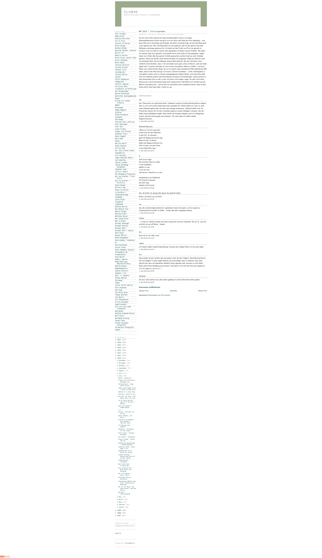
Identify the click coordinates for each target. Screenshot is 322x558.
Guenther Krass (121, 134)
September (123, 368)
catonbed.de (120, 72)
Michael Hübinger (122, 223)
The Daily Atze (121, 292)
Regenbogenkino (121, 268)
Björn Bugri (120, 62)
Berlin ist (119, 53)
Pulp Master (120, 257)
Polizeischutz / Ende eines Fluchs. (125, 384)
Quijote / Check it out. (127, 394)
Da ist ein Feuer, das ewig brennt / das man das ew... (127, 488)
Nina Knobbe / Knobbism (124, 240)
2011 (119, 355)
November (123, 363)
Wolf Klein (119, 316)
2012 (119, 353)
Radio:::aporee (121, 259)
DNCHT (117, 105)
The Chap (118, 290)
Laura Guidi (120, 199)
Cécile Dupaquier (122, 79)
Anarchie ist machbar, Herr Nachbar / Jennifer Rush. (126, 421)
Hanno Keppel (120, 136)
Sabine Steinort (121, 271)
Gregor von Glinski (123, 131)
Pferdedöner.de (121, 252)
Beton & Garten (121, 55)
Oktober (122, 366)
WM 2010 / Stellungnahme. (152, 31)
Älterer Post (202, 291)
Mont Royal (119, 233)
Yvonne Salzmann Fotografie (121, 324)
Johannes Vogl (121, 169)
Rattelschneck (121, 266)
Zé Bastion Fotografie (124, 327)
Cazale (117, 77)
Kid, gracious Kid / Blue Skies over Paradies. (125, 469)
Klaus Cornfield (121, 190)
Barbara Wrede (121, 48)
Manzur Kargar (121, 211)
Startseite (173, 291)
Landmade (118, 197)
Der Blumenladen (121, 91)
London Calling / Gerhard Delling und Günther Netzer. (126, 456)
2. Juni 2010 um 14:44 (146, 249)
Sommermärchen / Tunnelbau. (124, 460)
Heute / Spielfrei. (125, 378)
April (121, 499)
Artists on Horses (122, 43)
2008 (119, 513)
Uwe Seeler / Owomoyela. (127, 437)
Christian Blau (121, 86)
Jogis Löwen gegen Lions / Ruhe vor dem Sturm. (127, 388)
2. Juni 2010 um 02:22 (146, 199)
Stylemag (118, 280)
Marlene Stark (121, 214)
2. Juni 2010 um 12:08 (146, 213)
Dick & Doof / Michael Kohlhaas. (126, 433)
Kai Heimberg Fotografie (125, 174)
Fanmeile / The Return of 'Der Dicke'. (126, 429)
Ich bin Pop (120, 148)
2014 (119, 348)
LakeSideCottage (121, 195)
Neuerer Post (144, 291)
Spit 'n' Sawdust (122, 275)
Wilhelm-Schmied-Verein (124, 313)
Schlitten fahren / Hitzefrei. (125, 478)
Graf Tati (119, 127)
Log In (118, 533)
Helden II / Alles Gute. (127, 392)
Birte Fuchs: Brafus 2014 (125, 58)
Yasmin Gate (120, 320)
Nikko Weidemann (121, 238)
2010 (119, 358)
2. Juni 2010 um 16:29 (146, 282)
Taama (117, 283)
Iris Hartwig (120, 155)
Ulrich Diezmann (121, 302)
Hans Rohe (119, 139)
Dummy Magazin (121, 110)
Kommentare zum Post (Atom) (159, 295)
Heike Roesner (121, 146)
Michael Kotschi (121, 226)
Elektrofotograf (121, 115)
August (122, 371)
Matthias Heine (121, 216)
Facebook (118, 117)
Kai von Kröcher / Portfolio (122, 182)
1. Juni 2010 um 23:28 (146, 188)
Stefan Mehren (121, 278)
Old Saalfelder (121, 245)
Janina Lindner (121, 162)
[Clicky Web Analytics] (5, 557)
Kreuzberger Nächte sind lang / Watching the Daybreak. (127, 483)
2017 (119, 340)
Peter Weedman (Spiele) (124, 250)
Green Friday (120, 129)
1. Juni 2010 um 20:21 (146, 121)
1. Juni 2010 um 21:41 (146, 151)
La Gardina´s (120, 192)
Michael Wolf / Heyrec (124, 230)
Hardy (117, 141)
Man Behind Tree (121, 209)
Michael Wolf (120, 228)
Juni (121, 376)
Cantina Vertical (122, 65)
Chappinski (119, 82)
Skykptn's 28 (120, 273)
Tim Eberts (119, 297)
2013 (119, 350)
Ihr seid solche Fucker (124, 151)
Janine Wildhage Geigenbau (121, 166)
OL (116, 243)
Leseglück (119, 202)
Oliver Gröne (120, 247)
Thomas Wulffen (121, 295)
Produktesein (120, 254)
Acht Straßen (120, 34)
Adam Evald (119, 36)
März (121, 502)
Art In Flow (120, 41)
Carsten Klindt (121, 67)
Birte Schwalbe (121, 60)
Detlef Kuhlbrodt (122, 94)
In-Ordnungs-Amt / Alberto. (124, 425)
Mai (120, 497)
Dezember (123, 360)
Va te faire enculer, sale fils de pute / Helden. (126, 402)
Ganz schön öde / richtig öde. (124, 464)
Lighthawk (119, 204)
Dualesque (119, 108)
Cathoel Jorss (121, 70)
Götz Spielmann (121, 124)
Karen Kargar (120, 185)
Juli (121, 373)
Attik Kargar (120, 46)
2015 (119, 345)
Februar (122, 504)
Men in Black (120, 221)
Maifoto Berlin (121, 207)
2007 (119, 516)
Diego (117, 98)
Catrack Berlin (121, 74)
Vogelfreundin (121, 304)
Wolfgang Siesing (122, 318)
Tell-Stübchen (121, 288)
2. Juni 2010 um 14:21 (146, 238)
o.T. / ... (122, 409)
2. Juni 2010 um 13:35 (146, 227)
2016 (119, 342)
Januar (122, 507)
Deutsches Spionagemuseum (125, 96)
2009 (119, 510)
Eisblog (118, 112)
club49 (131, 12)
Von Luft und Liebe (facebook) (123, 308)
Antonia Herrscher (122, 38)
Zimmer (117, 330)
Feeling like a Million (124, 122)
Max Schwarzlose (121, 219)
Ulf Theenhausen (121, 300)
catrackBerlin (130, 543)
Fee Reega (119, 119)
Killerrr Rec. (121, 187)
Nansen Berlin (121, 235)
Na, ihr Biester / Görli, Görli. (124, 474)
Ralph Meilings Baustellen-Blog (122, 263)
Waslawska (119, 311)
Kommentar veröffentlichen (149, 287)
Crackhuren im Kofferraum (125, 89)
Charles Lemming (121, 84)
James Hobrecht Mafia (124, 158)
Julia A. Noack (121, 172)
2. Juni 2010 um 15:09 (146, 271)
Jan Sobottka (120, 160)
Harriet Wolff (121, 143)
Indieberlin (120, 153)
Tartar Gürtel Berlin (124, 285)
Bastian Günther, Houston (125, 50)
